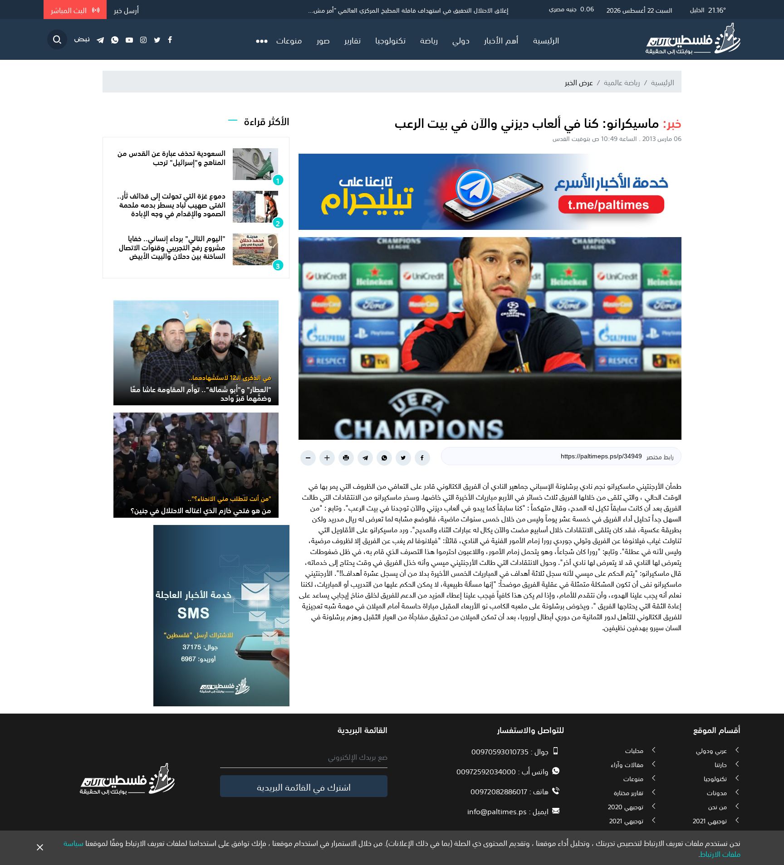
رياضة (429, 39)
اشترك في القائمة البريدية (304, 786)
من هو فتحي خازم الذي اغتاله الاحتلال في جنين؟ (201, 509)
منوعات (289, 39)
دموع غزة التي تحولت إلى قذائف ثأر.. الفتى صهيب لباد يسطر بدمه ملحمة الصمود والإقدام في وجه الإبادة (171, 203)
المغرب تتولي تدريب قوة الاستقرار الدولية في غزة (445, 9)
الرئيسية (546, 39)
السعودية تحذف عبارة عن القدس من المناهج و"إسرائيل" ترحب (171, 156)
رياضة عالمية (622, 81)
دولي (461, 39)
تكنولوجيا (390, 39)
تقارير (352, 39)
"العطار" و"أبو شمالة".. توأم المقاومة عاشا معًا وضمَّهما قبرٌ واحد (200, 392)
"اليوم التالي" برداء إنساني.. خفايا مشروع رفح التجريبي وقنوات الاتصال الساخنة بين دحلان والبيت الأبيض (172, 246)
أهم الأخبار (501, 39)
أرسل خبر (126, 9)
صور (323, 39)
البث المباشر (69, 9)
